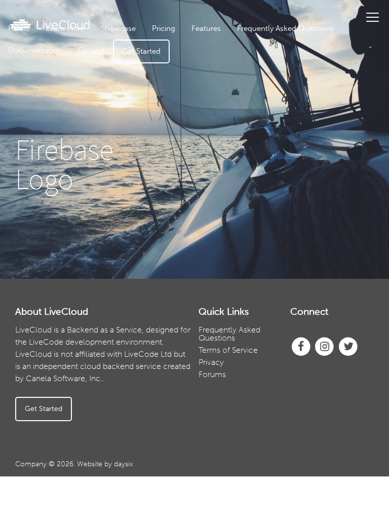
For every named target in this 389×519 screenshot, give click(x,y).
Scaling (231, 176)
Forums (92, 50)
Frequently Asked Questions (285, 28)
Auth (231, 85)
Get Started (141, 51)
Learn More (65, 28)
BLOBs (231, 161)
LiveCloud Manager (231, 70)
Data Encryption (232, 100)
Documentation (35, 50)
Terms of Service (228, 350)
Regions (231, 130)
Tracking (231, 146)
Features (206, 28)
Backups (231, 115)
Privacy (211, 362)
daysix (123, 464)
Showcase (118, 28)
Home (18, 28)
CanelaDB (231, 54)
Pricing (163, 28)
